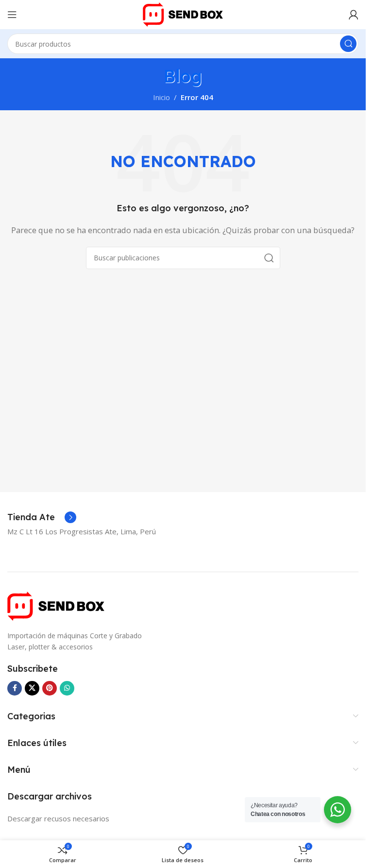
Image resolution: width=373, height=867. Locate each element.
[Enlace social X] (32, 688)
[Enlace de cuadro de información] (41, 517)
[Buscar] (348, 43)
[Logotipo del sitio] (182, 13)
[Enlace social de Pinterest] (49, 688)
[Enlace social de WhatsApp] (67, 688)
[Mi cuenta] (353, 14)
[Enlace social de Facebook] (14, 688)
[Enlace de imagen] (55, 605)
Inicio (161, 97)
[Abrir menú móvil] (12, 14)
